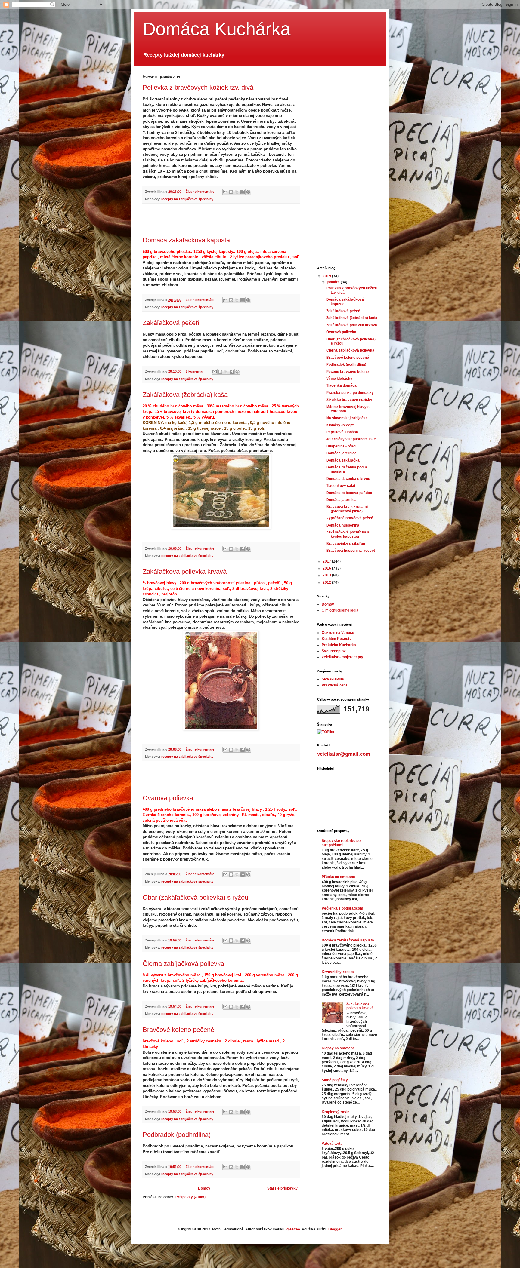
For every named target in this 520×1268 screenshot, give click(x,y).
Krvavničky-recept (338, 972)
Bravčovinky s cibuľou (345, 544)
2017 (327, 561)
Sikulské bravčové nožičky (349, 400)
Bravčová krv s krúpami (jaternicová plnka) (347, 509)
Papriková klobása (342, 432)
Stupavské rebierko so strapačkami (341, 843)
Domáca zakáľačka (343, 460)
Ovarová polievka (168, 798)
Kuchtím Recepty (336, 639)
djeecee (293, 1229)
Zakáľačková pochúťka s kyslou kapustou (347, 534)
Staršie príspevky (282, 1188)
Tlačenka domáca (341, 385)
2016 (327, 568)
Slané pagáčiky (335, 1080)
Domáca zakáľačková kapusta (186, 240)
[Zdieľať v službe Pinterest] (248, 192)
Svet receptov (334, 651)
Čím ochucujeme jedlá (340, 610)
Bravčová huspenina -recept (350, 550)
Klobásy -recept (340, 425)
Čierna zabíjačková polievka (183, 963)
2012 (327, 582)
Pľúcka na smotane (338, 877)
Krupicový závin (335, 1112)
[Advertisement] (221, 220)
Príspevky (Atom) (190, 1197)
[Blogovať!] (231, 192)
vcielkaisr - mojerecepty (342, 657)
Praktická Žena (335, 685)
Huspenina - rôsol (341, 446)
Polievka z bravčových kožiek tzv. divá (198, 87)
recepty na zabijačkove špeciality (187, 199)
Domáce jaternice (341, 453)
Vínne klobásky (339, 378)
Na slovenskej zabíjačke (347, 418)
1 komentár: (196, 371)
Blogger (335, 1229)
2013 (327, 575)
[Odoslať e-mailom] (225, 192)
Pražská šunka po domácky (350, 393)
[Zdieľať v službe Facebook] (243, 192)
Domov (204, 1188)
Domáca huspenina (342, 525)
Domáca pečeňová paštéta (349, 493)
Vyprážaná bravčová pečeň (349, 518)
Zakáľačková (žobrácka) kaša (185, 394)
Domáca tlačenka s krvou (348, 479)
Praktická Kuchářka (339, 645)
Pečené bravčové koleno (347, 372)
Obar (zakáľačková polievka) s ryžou (195, 897)
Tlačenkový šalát (340, 486)
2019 (327, 276)
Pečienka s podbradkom (342, 908)
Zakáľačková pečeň (171, 323)
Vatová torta (332, 1143)
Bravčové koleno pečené (178, 1029)
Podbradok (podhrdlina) (177, 1134)
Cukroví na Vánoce (338, 633)
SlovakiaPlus (333, 679)
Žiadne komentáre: (201, 191)
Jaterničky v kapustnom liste (351, 439)
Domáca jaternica (341, 500)
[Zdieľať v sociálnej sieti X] (237, 192)
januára (334, 282)
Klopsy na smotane (338, 1048)
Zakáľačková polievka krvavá (185, 571)
